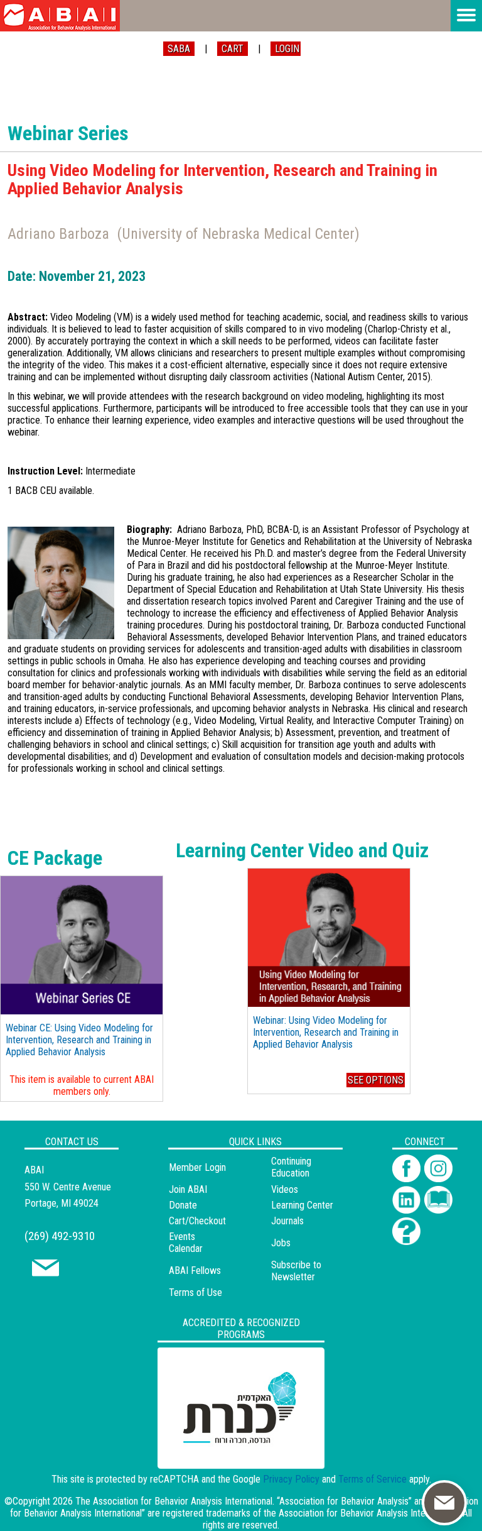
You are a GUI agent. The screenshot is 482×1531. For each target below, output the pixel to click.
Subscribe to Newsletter (296, 1271)
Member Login (197, 1167)
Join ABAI (188, 1189)
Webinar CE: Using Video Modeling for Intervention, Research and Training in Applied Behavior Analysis (79, 1040)
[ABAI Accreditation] (227, 1461)
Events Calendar (186, 1242)
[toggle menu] (466, 15)
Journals (287, 1221)
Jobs (281, 1243)
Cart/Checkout (197, 1221)
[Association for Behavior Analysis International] (60, 15)
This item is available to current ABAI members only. (81, 1085)
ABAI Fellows (195, 1270)
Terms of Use (195, 1292)
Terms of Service (372, 1479)
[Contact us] (45, 1273)
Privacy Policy (291, 1479)
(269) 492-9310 (59, 1236)
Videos (284, 1189)
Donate (183, 1205)
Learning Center (302, 1205)
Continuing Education (291, 1167)
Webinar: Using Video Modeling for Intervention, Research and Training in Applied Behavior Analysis (326, 1032)
